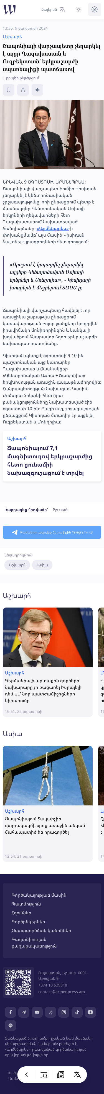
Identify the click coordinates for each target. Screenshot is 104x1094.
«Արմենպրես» (53, 228)
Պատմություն (26, 904)
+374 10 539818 (52, 985)
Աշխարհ (17, 564)
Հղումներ (21, 913)
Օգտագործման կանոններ (41, 930)
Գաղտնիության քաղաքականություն (34, 942)
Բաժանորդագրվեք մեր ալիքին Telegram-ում (56, 532)
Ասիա (42, 564)
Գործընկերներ (28, 921)
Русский (60, 509)
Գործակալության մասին (39, 895)
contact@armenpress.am (61, 991)
